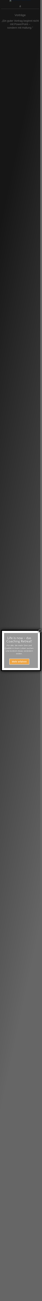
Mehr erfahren (19, 661)
